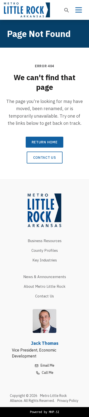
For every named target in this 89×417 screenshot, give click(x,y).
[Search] (66, 10)
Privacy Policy (67, 400)
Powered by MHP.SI (44, 412)
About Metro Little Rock (45, 286)
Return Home (45, 142)
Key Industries (44, 260)
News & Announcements (44, 276)
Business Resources (45, 240)
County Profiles (44, 250)
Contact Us (44, 157)
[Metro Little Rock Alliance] (27, 9)
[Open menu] (78, 9)
